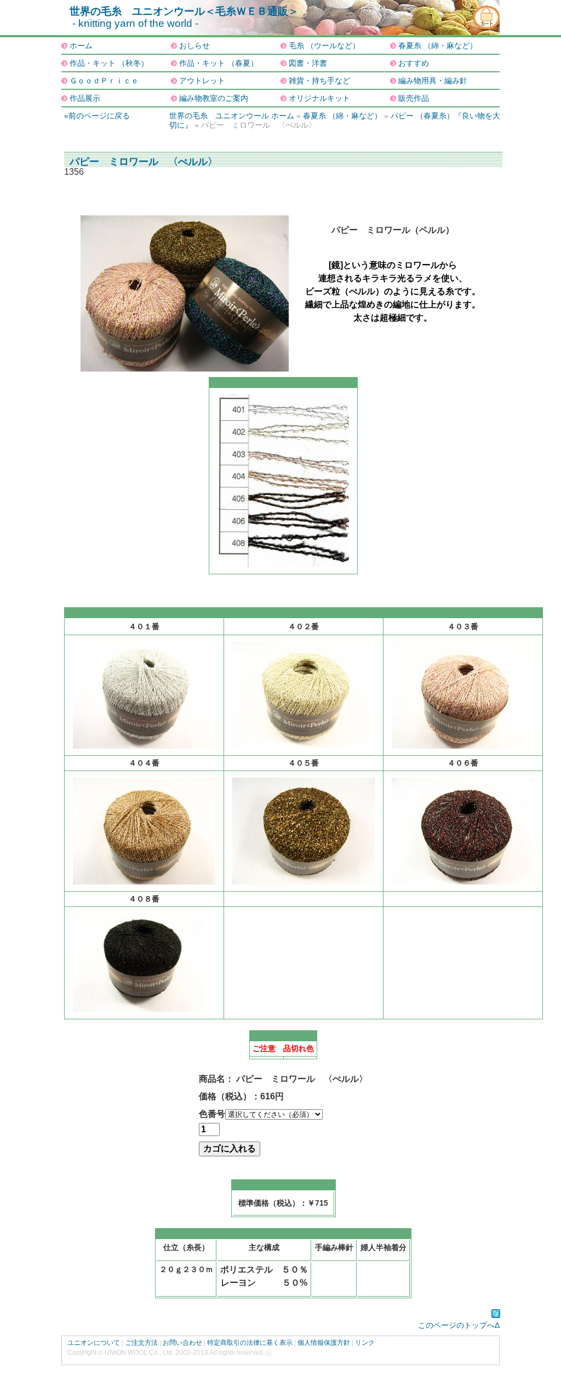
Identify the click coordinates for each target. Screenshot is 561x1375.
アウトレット (202, 80)
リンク (365, 1343)
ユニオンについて (93, 1343)
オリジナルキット (319, 98)
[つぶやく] (495, 1313)
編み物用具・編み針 (432, 80)
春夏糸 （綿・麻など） (437, 45)
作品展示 (85, 98)
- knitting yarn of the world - (135, 23)
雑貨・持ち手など (319, 80)
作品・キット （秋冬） (109, 63)
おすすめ (413, 63)
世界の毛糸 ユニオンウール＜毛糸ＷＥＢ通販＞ (184, 11)
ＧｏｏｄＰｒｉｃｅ (104, 80)
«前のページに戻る (97, 115)
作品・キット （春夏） (218, 63)
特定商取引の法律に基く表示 (250, 1343)
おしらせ (194, 45)
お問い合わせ (182, 1343)
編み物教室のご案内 (213, 98)
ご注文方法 (141, 1343)
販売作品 (413, 98)
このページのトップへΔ (459, 1325)
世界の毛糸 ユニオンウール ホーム (231, 115)
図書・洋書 (308, 63)
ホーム (81, 45)
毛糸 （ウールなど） (324, 45)
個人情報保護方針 (323, 1343)
